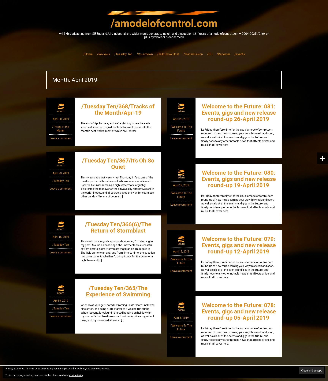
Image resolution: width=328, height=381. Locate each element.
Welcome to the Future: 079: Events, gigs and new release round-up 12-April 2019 (239, 245)
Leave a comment (61, 138)
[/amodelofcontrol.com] (164, 14)
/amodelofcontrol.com (164, 23)
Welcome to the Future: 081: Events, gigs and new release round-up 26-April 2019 (239, 112)
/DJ (209, 54)
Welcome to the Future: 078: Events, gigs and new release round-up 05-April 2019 (239, 311)
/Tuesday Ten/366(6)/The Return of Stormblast (118, 227)
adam (60, 111)
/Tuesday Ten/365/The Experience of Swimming (118, 291)
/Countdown (145, 54)
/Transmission (193, 54)
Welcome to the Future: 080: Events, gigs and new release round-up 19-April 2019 (239, 179)
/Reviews (103, 54)
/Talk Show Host (168, 54)
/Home (88, 54)
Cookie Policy (76, 375)
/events (239, 54)
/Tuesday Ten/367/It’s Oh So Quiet (118, 163)
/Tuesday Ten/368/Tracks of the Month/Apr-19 (118, 109)
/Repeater (223, 54)
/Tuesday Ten (123, 54)
